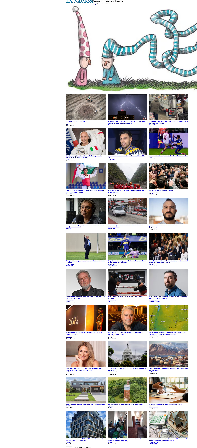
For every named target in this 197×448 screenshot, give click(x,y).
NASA (67, 159)
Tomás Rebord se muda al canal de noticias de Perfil (163, 225)
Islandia (150, 371)
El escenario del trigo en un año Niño (76, 121)
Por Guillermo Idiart (70, 264)
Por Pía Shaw (69, 371)
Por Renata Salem (69, 300)
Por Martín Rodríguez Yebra (154, 192)
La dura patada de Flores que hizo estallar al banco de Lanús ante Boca (168, 156)
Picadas (109, 229)
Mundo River (110, 301)
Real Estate (68, 405)
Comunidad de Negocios (154, 301)
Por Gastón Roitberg (153, 300)
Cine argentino (69, 337)
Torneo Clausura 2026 (112, 265)
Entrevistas (110, 337)
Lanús (150, 157)
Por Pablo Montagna (153, 226)
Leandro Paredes (111, 159)
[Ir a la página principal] (79, 2)
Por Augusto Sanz (111, 264)
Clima (109, 124)
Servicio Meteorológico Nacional (156, 336)
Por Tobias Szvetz (111, 228)
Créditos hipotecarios (153, 407)
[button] (86, 107)
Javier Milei (151, 193)
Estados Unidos (69, 265)
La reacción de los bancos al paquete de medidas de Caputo (165, 404)
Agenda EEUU (152, 124)
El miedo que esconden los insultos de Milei (161, 190)
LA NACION (95, 4)
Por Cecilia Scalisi (111, 336)
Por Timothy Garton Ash (113, 371)
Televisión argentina (153, 227)
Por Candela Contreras (153, 405)
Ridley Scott (68, 301)
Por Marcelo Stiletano (70, 336)
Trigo (67, 124)
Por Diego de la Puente (70, 122)
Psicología (68, 228)
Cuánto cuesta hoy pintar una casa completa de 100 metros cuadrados (85, 404)
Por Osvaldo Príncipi (112, 300)
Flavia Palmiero (69, 373)
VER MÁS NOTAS (69, 446)
